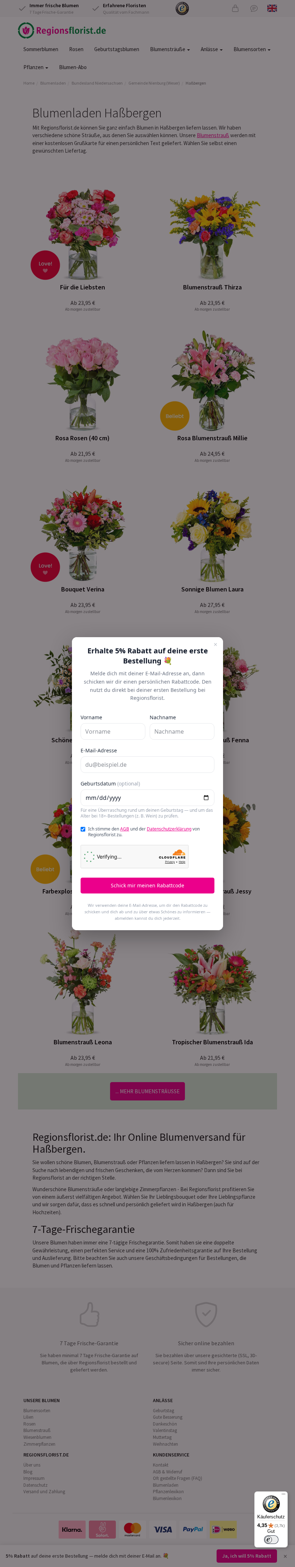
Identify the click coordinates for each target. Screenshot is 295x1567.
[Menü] (283, 1495)
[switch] (271, 1539)
